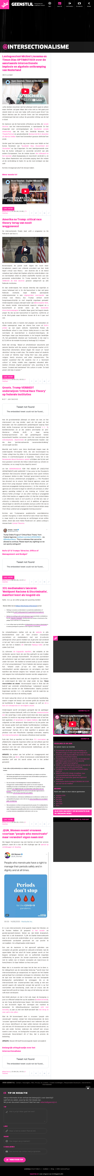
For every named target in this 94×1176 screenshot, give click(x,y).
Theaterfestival (8, 134)
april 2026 (59, 804)
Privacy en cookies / (42, 1083)
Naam (6, 1136)
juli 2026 (58, 797)
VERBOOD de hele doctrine (13, 281)
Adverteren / (87, 1083)
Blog (52, 1169)
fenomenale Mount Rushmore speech (16, 459)
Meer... (58, 806)
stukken (46, 1169)
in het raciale (38, 930)
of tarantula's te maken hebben (25, 720)
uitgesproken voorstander (34, 295)
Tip (5, 1107)
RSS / (33, 1083)
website (39, 632)
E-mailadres (9, 1147)
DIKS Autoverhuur (63, 1169)
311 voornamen (40, 739)
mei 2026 (59, 802)
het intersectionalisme (10, 735)
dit (22, 645)
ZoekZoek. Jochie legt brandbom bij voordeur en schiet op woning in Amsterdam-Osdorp (73, 756)
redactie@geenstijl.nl (48, 1102)
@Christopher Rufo (41, 303)
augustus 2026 (60, 795)
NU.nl (17, 757)
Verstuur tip (16, 1160)
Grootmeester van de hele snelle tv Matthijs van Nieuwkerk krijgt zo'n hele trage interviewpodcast (71, 752)
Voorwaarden (47, 1084)
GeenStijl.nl (34, 1174)
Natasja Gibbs (37, 645)
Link (5, 1126)
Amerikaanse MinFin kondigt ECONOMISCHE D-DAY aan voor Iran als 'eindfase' (72, 782)
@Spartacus (6, 211)
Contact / (19, 1083)
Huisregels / (27, 1083)
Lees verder (8, 209)
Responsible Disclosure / (73, 1083)
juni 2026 (59, 799)
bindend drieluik (42, 1000)
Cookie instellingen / (57, 1083)
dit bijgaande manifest (22, 652)
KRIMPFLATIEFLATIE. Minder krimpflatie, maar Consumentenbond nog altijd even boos (70, 774)
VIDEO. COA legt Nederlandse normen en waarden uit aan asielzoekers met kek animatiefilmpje (73, 766)
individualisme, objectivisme (13, 440)
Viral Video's (36, 1169)
